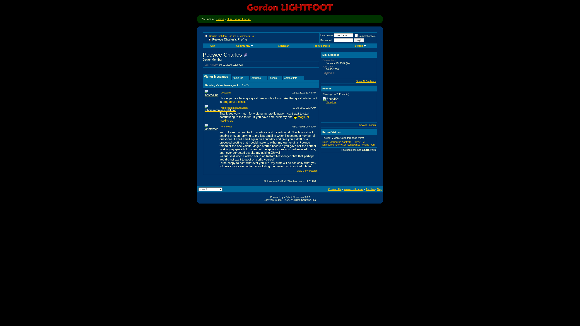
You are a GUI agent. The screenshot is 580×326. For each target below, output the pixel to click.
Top (379, 189)
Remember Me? (367, 36)
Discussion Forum (239, 19)
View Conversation (307, 170)
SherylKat (331, 102)
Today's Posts (321, 45)
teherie (365, 144)
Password (325, 40)
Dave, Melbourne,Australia (336, 142)
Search (359, 45)
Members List (246, 36)
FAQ (212, 45)
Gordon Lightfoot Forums (223, 36)
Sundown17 (353, 144)
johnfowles (226, 126)
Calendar (283, 45)
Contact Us (334, 189)
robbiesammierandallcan (234, 107)
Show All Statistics (366, 81)
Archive (370, 189)
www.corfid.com (353, 189)
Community (243, 45)
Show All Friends (367, 125)
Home (220, 19)
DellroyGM (359, 142)
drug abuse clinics (234, 101)
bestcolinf (226, 92)
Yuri (372, 144)
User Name (326, 35)
